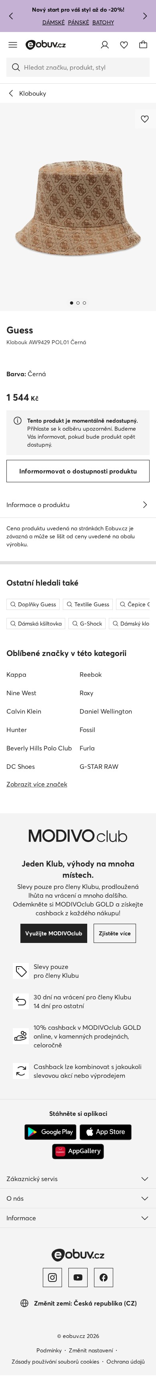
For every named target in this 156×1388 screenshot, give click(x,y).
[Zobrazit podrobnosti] (144, 504)
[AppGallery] (78, 1151)
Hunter (16, 730)
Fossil (87, 730)
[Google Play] (50, 1132)
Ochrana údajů (125, 1361)
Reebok (91, 674)
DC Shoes (20, 766)
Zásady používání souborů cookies (55, 1361)
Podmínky (49, 1350)
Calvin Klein (23, 711)
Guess (19, 330)
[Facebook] (103, 1277)
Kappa (16, 674)
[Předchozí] (11, 16)
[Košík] (143, 44)
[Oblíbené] (124, 44)
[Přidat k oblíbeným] (145, 118)
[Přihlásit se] (104, 44)
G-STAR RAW (99, 766)
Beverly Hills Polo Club (39, 748)
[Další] (144, 16)
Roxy (86, 693)
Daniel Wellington (106, 711)
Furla (87, 748)
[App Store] (106, 1132)
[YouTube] (78, 1277)
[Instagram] (52, 1277)
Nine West (21, 693)
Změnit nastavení (91, 1350)
